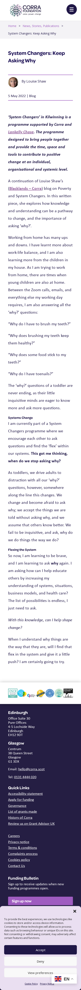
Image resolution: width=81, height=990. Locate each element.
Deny (40, 961)
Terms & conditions (22, 847)
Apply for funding (21, 799)
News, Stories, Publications (41, 26)
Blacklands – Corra (25, 188)
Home (12, 26)
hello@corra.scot (31, 769)
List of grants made (22, 811)
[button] (75, 911)
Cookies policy (19, 859)
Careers (14, 835)
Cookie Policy (31, 983)
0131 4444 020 (25, 776)
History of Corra (20, 817)
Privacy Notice (47, 983)
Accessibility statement (25, 793)
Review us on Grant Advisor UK (31, 823)
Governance (17, 805)
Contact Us (16, 865)
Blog (32, 95)
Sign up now (22, 901)
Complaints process (23, 853)
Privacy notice (18, 841)
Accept (40, 950)
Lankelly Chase (21, 131)
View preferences (40, 973)
